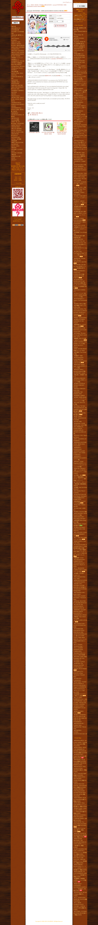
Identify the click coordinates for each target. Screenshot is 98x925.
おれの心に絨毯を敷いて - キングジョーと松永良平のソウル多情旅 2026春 (80, 285)
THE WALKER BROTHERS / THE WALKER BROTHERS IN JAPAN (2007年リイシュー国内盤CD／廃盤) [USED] (80, 843)
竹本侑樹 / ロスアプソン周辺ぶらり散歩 (80, 694)
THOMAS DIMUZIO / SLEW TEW (80, 389)
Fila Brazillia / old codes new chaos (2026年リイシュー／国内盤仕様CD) (80, 266)
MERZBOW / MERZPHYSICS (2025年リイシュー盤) (80, 458)
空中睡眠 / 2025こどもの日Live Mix (80, 306)
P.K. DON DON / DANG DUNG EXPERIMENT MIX (80, 534)
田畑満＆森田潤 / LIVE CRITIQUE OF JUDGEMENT (80, 208)
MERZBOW (15, 113)
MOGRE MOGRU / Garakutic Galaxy (79, 724)
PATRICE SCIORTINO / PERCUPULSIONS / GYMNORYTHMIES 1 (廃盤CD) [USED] (80, 817)
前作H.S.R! (48, 75)
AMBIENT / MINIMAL (18, 90)
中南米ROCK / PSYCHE (18, 61)
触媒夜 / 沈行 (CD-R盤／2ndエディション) (80, 339)
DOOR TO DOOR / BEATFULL (79, 39)
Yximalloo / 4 (78, 660)
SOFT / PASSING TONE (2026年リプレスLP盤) (80, 342)
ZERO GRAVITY (16, 125)
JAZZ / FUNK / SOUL (17, 73)
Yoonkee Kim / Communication (78, 679)
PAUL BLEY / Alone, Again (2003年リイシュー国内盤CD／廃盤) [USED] (80, 804)
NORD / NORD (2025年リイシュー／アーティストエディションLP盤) (80, 399)
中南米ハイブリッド (17, 57)
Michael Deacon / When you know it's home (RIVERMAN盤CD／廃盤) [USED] (80, 769)
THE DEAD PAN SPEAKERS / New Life (79, 240)
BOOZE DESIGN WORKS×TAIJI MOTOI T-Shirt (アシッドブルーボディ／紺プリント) (80, 98)
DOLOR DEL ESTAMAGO (15, 134)
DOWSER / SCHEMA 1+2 (79, 290)
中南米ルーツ (15, 59)
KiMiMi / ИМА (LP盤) (80, 303)
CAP (13, 151)
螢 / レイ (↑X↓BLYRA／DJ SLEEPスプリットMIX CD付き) (80, 471)
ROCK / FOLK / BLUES (18, 52)
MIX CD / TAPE (16, 42)
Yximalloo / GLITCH (80, 661)
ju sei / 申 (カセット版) (80, 187)
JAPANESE (15, 80)
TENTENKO (59, 58)
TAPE (13, 158)
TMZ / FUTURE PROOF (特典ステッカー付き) (80, 349)
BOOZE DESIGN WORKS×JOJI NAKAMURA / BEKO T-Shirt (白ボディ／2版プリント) (80, 106)
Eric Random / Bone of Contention (79, 491)
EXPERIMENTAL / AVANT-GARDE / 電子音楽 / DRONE (17, 109)
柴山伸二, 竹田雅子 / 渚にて (80, 375)
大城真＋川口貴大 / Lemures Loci (79, 574)
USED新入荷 (15, 30)
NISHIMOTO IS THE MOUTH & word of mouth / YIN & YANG (80, 329)
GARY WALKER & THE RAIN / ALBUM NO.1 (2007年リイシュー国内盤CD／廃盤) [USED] (80, 851)
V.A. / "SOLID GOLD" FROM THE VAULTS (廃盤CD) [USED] (80, 899)
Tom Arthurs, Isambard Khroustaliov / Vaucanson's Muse (80, 597)
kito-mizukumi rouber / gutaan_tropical (79, 593)
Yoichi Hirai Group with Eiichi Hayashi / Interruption (80, 495)
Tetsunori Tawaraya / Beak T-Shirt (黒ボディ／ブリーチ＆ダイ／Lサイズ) (80, 131)
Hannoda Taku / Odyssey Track (80, 727)
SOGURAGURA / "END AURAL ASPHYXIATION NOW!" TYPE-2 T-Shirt (80, 175)
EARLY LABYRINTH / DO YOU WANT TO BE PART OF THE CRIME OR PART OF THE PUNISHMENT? (80, 718)
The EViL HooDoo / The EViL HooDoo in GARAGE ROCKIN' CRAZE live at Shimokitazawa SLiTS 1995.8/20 (80, 312)
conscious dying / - (79, 646)
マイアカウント (67, 2)
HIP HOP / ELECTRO (17, 85)
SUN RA (14, 75)
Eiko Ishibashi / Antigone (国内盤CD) (80, 524)
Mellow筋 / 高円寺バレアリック (17, 36)
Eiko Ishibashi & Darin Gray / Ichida (79, 577)
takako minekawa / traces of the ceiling (80, 542)
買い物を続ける (34, 114)
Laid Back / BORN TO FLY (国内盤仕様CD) (79, 42)
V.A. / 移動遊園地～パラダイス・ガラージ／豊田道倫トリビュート (80, 478)
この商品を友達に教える (36, 113)
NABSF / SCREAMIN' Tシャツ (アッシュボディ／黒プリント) (80, 197)
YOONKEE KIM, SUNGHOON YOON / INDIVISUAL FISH (79, 630)
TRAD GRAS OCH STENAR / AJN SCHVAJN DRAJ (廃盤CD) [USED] (80, 785)
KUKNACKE (15, 118)
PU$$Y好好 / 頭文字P (34, 132)
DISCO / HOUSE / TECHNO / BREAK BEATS (17, 44)
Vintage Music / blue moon (18, 66)
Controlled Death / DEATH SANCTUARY (79, 280)
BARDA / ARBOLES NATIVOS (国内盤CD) (79, 46)
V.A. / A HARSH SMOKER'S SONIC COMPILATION (78, 649)
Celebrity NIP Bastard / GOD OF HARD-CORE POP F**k (79, 529)
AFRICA (14, 69)
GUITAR (14, 92)
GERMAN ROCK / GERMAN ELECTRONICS (17, 103)
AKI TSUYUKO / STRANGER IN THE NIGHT (79, 50)
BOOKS (14, 147)
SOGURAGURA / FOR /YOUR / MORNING (80, 165)
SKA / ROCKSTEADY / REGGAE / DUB (17, 88)
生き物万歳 (15, 71)
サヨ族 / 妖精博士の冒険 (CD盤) (80, 28)
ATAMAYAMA (16, 137)
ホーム (28, 4)
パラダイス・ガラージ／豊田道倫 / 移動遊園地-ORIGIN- (80, 484)
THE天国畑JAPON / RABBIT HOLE (79, 498)
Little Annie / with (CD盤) (81, 425)
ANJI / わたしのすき (80, 225)
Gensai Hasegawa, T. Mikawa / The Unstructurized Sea (80, 300)
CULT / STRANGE (16, 130)
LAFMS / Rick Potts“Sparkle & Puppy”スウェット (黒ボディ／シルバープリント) (80, 254)
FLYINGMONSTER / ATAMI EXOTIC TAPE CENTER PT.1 (79, 57)
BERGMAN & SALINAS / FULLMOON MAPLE (80, 581)
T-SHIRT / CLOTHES (17, 149)
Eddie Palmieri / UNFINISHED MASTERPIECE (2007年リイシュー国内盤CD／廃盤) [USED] (80, 887)
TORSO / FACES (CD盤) (81, 511)
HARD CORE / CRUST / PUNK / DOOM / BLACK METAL (17, 99)
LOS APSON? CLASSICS (15, 39)
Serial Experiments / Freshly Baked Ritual (79, 358)
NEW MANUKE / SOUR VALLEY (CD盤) (80, 514)
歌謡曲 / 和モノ (16, 82)
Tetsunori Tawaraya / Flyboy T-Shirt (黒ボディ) (80, 141)
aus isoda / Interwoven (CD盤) (79, 403)
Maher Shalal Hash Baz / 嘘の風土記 (80, 413)
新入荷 (14, 26)
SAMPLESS (15, 144)
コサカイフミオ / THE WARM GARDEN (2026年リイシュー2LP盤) (80, 295)
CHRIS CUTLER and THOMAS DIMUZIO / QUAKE (79, 385)
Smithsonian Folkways (17, 68)
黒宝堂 (14, 154)
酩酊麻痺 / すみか (79, 557)
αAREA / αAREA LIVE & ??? (80, 621)
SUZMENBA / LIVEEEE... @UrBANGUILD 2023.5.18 (80, 732)
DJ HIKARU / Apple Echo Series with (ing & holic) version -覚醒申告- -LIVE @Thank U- (80, 155)
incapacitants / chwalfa (80, 423)
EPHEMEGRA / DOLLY (80, 615)
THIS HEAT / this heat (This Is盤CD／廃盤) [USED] (79, 830)
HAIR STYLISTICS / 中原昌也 (17, 115)
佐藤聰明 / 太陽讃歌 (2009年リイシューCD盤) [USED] (80, 880)
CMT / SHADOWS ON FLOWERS (80, 419)
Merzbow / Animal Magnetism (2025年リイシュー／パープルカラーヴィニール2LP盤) (80, 464)
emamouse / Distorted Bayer (79, 675)
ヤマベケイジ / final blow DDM (79, 691)
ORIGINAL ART (16, 156)
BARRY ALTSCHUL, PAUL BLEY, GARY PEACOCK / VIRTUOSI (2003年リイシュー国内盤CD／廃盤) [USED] (80, 859)
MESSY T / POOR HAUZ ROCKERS (79, 219)
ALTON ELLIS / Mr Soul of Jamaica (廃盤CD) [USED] (80, 894)
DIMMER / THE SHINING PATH (78, 393)
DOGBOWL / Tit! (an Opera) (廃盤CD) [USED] (80, 760)
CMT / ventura (78, 416)
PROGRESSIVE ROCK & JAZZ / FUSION (17, 55)
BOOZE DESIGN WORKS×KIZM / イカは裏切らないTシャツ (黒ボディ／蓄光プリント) (80, 91)
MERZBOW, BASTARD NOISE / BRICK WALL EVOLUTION (80, 444)
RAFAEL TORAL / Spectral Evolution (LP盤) (79, 370)
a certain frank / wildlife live (79, 509)
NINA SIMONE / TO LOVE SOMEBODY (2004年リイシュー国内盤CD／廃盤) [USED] (80, 874)
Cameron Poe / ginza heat (80, 261)
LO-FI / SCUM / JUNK (17, 132)
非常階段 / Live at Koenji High (80, 233)
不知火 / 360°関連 (16, 139)
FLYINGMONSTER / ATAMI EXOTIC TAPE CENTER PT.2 (79, 62)
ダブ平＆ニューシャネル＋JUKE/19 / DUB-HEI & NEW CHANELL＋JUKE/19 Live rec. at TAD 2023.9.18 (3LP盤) (80, 75)
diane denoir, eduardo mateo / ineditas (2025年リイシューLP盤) (80, 366)
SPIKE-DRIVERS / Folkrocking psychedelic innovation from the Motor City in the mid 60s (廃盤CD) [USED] (80, 792)
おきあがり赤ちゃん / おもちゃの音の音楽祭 (80, 653)
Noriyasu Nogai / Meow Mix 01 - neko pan (80, 189)
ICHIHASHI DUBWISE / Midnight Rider (80, 589)
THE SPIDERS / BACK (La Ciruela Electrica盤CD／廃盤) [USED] (80, 799)
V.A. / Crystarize (78, 644)
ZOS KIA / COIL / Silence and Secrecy (80, 436)
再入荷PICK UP (16, 28)
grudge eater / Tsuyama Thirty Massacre (79, 259)
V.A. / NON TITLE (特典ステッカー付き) (80, 538)
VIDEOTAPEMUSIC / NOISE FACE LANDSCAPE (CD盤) (79, 272)
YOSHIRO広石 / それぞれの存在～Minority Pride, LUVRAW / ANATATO (80, 702)
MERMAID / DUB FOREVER (79, 276)
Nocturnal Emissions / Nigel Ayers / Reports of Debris (79, 564)
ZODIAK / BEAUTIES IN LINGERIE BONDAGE (80, 602)
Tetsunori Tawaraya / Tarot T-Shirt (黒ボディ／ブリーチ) (80, 137)
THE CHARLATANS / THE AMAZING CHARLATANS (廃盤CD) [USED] (80, 779)
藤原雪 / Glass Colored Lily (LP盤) (80, 617)
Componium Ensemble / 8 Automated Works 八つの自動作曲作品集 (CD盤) (80, 546)
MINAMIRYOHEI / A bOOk (79, 641)
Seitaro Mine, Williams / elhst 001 (80, 505)
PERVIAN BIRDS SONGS (78, 712)
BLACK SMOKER (16, 128)
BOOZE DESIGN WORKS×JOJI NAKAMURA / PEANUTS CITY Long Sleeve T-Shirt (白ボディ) (80, 125)
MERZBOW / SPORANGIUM (77, 448)
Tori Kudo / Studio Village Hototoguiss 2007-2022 (80, 657)
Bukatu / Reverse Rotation (81, 668)
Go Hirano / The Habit (80, 406)
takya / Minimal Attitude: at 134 (80, 32)
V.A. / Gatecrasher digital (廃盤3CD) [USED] (80, 774)
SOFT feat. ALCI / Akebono (78, 346)
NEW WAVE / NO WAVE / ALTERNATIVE (17, 48)
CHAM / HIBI (78, 421)
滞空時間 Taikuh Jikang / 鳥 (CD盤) (80, 521)
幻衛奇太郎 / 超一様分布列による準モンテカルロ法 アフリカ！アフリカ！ (80, 214)
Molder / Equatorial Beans (81, 317)
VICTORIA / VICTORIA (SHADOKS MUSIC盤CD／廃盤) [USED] (80, 913)
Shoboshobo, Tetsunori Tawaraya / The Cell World (80, 144)
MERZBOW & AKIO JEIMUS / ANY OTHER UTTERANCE (79, 452)
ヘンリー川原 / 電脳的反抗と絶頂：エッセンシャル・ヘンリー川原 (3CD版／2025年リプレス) (80, 552)
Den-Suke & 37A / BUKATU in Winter (78, 672)
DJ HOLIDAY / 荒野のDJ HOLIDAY (80, 222)
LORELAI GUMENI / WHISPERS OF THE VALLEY (79, 321)
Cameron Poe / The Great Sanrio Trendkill (80, 179)
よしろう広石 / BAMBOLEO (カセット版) (80, 698)
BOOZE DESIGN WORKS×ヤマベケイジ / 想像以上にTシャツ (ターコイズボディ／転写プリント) (80, 83)
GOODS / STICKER (17, 153)
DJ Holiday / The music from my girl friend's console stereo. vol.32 (80, 335)
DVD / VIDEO (15, 146)
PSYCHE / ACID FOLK (18, 50)
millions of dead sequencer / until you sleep (80, 361)
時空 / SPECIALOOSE (17, 142)
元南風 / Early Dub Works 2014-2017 (80, 488)
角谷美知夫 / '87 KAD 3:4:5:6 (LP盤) (80, 502)
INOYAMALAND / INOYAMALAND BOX (79, 517)
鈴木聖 (58, 75)
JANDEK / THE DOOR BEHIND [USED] (80, 764)
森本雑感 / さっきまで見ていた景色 (80, 325)
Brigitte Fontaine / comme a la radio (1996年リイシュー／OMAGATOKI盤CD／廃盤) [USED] (80, 810)
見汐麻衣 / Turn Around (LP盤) (80, 353)
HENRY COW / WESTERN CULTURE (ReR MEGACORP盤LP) (80, 585)
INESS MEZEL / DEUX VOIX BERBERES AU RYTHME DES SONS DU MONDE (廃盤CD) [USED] (80, 750)
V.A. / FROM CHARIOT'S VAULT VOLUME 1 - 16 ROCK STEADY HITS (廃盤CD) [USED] (80, 906)
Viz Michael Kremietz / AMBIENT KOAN (79, 560)
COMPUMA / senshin (80, 373)
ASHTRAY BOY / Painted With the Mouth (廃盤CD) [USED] (80, 756)
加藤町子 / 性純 (78, 355)
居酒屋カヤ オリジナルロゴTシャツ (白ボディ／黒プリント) (80, 228)
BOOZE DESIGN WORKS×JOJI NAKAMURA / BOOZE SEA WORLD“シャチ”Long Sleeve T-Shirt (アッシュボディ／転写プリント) (80, 115)
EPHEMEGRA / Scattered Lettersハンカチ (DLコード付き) (80, 149)
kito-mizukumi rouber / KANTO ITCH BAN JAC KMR (80, 625)
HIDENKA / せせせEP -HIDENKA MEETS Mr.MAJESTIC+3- (80, 611)
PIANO (14, 94)
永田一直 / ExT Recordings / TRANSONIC (17, 122)
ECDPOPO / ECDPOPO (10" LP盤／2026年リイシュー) (80, 183)
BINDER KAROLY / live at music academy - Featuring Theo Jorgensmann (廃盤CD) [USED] (80, 743)
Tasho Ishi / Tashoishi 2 (80, 468)
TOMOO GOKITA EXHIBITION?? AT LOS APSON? (79, 707)
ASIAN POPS (15, 83)
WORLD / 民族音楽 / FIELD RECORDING (17, 63)
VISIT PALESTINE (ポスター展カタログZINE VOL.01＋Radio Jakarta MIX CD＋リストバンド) (80, 636)
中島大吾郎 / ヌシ (79, 54)
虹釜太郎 (14, 140)
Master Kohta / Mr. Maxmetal (78, 35)
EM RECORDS (16, 127)
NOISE (14, 106)
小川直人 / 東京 (78, 475)
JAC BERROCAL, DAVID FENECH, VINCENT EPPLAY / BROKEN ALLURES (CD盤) (80, 430)
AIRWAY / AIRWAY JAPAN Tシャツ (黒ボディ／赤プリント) (80, 202)
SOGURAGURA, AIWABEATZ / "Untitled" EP (80, 161)
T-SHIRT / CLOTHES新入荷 (17, 32)
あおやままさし (16, 95)
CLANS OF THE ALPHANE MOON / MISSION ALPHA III (79, 606)
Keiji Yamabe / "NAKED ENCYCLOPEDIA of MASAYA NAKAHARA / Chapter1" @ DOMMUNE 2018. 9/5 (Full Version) (80, 685)
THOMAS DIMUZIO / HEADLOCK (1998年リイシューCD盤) (80, 380)
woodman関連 (15, 120)
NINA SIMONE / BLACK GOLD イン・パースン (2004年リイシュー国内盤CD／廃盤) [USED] (80, 867)
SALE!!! (14, 160)
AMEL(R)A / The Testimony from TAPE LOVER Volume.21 (79, 665)
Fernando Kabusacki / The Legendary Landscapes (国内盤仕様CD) (80, 409)
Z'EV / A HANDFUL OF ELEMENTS (80, 439)
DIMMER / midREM (80, 395)
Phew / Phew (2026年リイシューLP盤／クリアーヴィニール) (80, 67)
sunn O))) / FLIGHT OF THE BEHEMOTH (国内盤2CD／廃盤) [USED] (80, 835)
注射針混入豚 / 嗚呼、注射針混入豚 (80, 236)
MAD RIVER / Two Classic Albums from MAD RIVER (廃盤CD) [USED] (80, 823)
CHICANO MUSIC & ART (17, 77)
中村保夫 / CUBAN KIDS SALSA (79, 193)
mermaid (53, 58)
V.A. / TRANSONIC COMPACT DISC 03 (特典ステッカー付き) (80, 570)
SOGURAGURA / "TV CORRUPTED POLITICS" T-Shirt (80, 170)
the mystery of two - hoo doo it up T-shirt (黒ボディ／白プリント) (80, 244)
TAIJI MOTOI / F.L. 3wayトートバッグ (80, 248)
